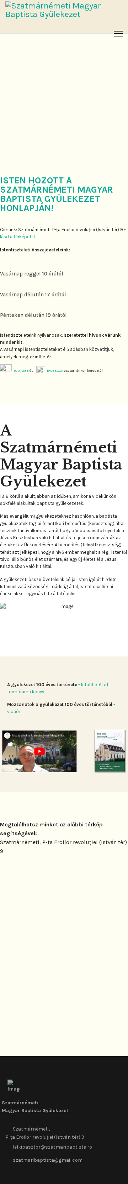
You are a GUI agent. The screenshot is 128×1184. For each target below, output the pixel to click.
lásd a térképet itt (18, 236)
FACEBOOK (55, 371)
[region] (64, 78)
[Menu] (118, 33)
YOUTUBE (21, 371)
